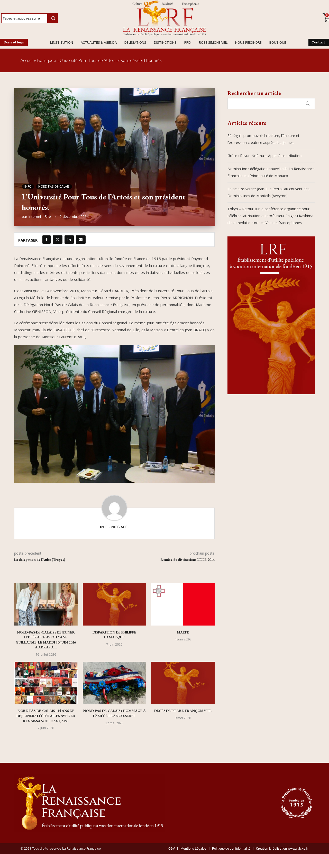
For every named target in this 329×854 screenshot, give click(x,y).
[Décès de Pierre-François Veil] (183, 683)
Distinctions (165, 42)
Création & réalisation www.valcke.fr (282, 848)
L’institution (61, 42)
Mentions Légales (192, 848)
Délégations (135, 42)
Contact (318, 42)
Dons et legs (14, 42)
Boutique (277, 42)
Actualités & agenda (99, 42)
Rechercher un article (254, 93)
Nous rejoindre (248, 42)
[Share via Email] (81, 239)
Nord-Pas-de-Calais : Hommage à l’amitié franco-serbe (114, 713)
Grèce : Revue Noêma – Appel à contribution (264, 155)
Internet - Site (39, 216)
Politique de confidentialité (231, 848)
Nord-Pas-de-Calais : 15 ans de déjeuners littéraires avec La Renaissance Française (45, 715)
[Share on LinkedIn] (69, 239)
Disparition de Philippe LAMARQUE (114, 635)
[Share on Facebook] (46, 239)
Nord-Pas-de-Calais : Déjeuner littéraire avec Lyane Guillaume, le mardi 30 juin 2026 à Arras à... (46, 640)
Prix (187, 42)
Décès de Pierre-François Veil (183, 710)
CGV (171, 848)
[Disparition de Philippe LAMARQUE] (114, 604)
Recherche (52, 18)
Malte (183, 632)
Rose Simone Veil (213, 42)
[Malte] (183, 604)
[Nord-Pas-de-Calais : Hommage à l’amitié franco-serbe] (114, 683)
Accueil (27, 60)
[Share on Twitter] (57, 239)
